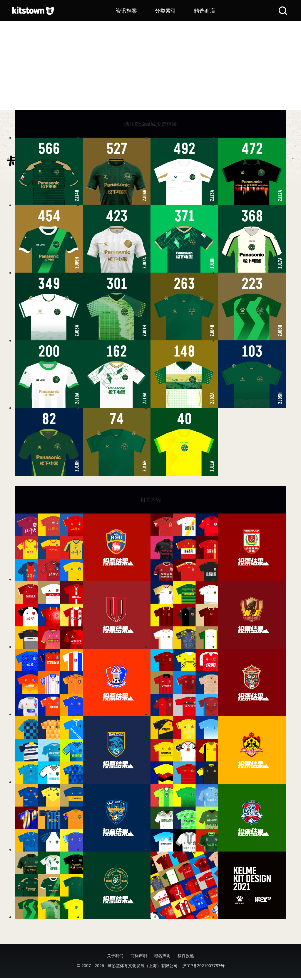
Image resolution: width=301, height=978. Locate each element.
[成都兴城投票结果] (116, 615)
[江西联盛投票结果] (116, 682)
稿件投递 (186, 955)
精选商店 (204, 10)
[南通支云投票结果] (116, 750)
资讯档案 (126, 10)
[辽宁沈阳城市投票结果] (252, 682)
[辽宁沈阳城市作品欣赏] (184, 682)
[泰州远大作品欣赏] (49, 818)
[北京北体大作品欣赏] (49, 547)
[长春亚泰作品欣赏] (184, 547)
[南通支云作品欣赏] (49, 750)
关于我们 (115, 955)
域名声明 (162, 955)
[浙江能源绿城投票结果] (116, 885)
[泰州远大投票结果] (116, 818)
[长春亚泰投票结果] (252, 547)
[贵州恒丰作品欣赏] (184, 615)
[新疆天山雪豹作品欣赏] (184, 818)
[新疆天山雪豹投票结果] (252, 818)
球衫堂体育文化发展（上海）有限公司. (143, 965)
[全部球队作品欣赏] (184, 885)
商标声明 (139, 955)
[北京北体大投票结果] (116, 547)
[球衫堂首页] (33, 10)
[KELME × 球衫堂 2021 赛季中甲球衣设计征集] (252, 885)
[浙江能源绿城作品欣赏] (49, 885)
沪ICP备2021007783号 (203, 965)
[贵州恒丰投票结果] (252, 615)
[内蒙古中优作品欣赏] (184, 750)
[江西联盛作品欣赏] (49, 682)
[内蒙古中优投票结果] (252, 750)
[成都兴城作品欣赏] (49, 615)
